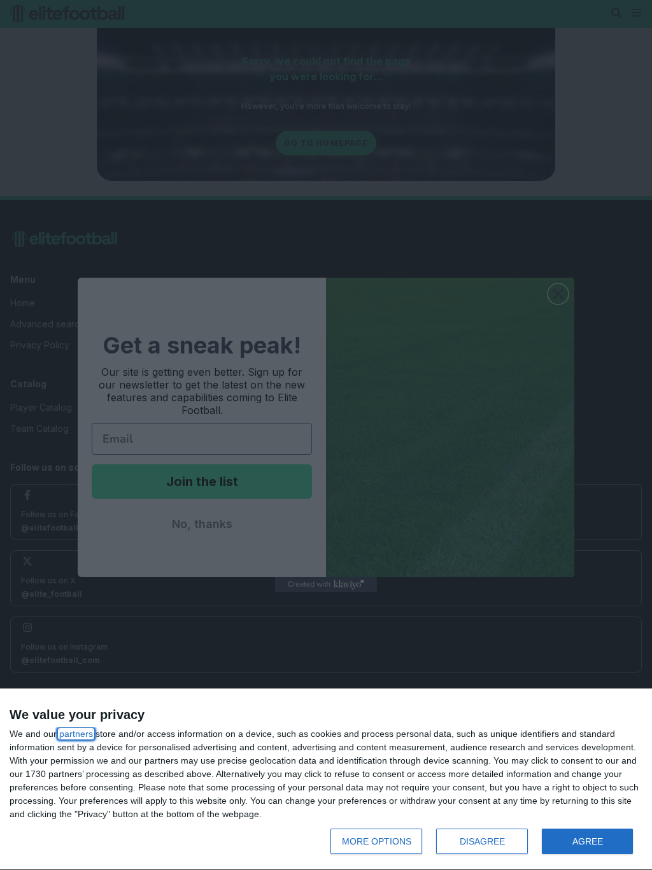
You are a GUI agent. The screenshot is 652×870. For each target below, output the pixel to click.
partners (76, 733)
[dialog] (326, 779)
